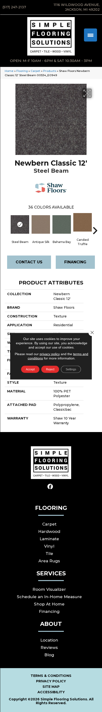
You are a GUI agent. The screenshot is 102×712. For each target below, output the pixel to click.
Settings (71, 369)
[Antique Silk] (40, 224)
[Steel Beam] (19, 224)
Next (94, 223)
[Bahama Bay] (61, 224)
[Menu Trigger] (90, 35)
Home (9, 71)
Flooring (22, 71)
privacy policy (50, 354)
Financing (75, 262)
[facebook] (50, 487)
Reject (50, 369)
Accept (30, 369)
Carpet (35, 71)
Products (49, 71)
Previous (7, 223)
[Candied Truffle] (82, 222)
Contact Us (29, 262)
